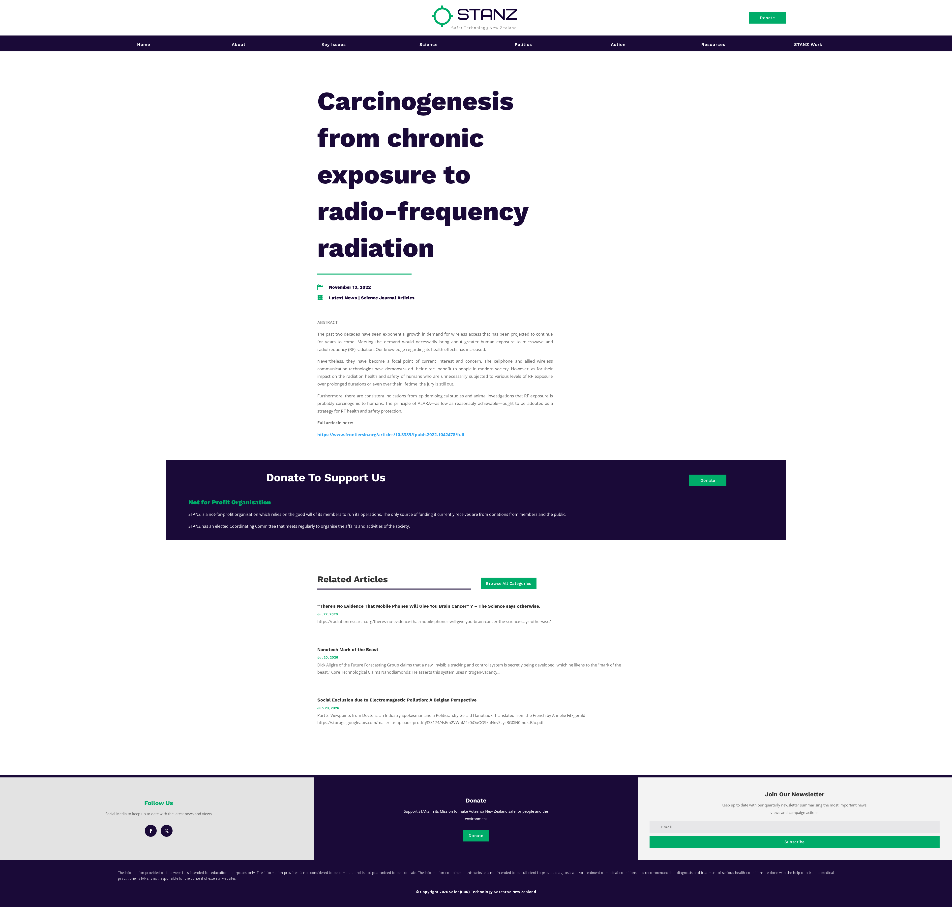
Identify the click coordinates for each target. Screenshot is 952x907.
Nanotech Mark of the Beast (347, 649)
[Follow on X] (167, 831)
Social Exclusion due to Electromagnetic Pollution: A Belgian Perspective (396, 699)
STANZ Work (808, 44)
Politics (523, 44)
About (238, 44)
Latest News (343, 297)
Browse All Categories (508, 583)
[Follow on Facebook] (151, 831)
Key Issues (334, 44)
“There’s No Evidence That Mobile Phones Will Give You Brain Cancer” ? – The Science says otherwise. (428, 606)
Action (618, 44)
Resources (713, 44)
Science (428, 44)
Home (143, 44)
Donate (767, 17)
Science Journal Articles (388, 297)
